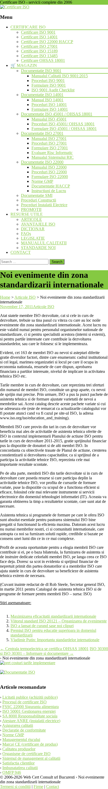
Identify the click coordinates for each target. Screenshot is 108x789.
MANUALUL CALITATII (44, 243)
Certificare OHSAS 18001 (43, 60)
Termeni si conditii (15, 786)
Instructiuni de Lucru (48, 191)
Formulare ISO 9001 (48, 85)
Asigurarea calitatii (17, 725)
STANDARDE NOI (38, 247)
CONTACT (20, 252)
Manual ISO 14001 (47, 100)
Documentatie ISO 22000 (42, 162)
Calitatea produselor (18, 749)
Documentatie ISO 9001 (41, 70)
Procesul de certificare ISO (24, 702)
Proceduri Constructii (38, 200)
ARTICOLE (31, 219)
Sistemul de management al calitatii (31, 758)
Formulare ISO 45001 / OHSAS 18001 (64, 128)
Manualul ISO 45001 (49, 119)
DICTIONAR (33, 229)
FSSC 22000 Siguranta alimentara (30, 706)
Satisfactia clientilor (18, 763)
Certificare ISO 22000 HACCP (47, 41)
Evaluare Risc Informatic (52, 152)
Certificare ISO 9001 (38, 32)
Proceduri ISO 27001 (49, 143)
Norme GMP (42, 181)
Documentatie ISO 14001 (42, 94)
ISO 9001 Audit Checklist (52, 90)
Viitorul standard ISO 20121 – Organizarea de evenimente (58, 621)
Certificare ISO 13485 (39, 56)
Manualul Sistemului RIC (52, 157)
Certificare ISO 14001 (39, 37)
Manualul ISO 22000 (49, 167)
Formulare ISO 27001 (49, 148)
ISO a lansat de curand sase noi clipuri (42, 625)
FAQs (26, 233)
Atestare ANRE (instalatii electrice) (31, 721)
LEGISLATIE (33, 238)
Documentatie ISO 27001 (42, 133)
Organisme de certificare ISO (26, 753)
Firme (38, 786)
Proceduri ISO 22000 (49, 172)
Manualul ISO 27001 (49, 138)
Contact (52, 786)
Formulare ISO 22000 (49, 176)
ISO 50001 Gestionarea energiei (29, 711)
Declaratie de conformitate (24, 730)
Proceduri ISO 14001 (49, 104)
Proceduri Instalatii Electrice (44, 205)
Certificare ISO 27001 (39, 46)
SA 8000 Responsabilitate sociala (29, 716)
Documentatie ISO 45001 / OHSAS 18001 (56, 114)
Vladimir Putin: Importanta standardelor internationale (54, 640)
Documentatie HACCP (50, 186)
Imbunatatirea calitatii (20, 768)
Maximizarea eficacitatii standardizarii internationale (53, 616)
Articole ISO (43, 306)
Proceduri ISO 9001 (48, 80)
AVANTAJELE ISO (38, 224)
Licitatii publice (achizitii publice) (30, 697)
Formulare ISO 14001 (49, 109)
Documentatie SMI (36, 195)
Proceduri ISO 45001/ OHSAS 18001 (63, 124)
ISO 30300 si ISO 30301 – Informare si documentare (54, 651)
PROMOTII (31, 209)
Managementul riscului (21, 739)
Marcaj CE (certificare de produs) (30, 744)
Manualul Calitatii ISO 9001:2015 (59, 76)
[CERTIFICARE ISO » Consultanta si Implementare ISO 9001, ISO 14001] (14, 7)
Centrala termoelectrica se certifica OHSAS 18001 (44, 648)
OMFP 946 (11, 772)
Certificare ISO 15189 (39, 51)
